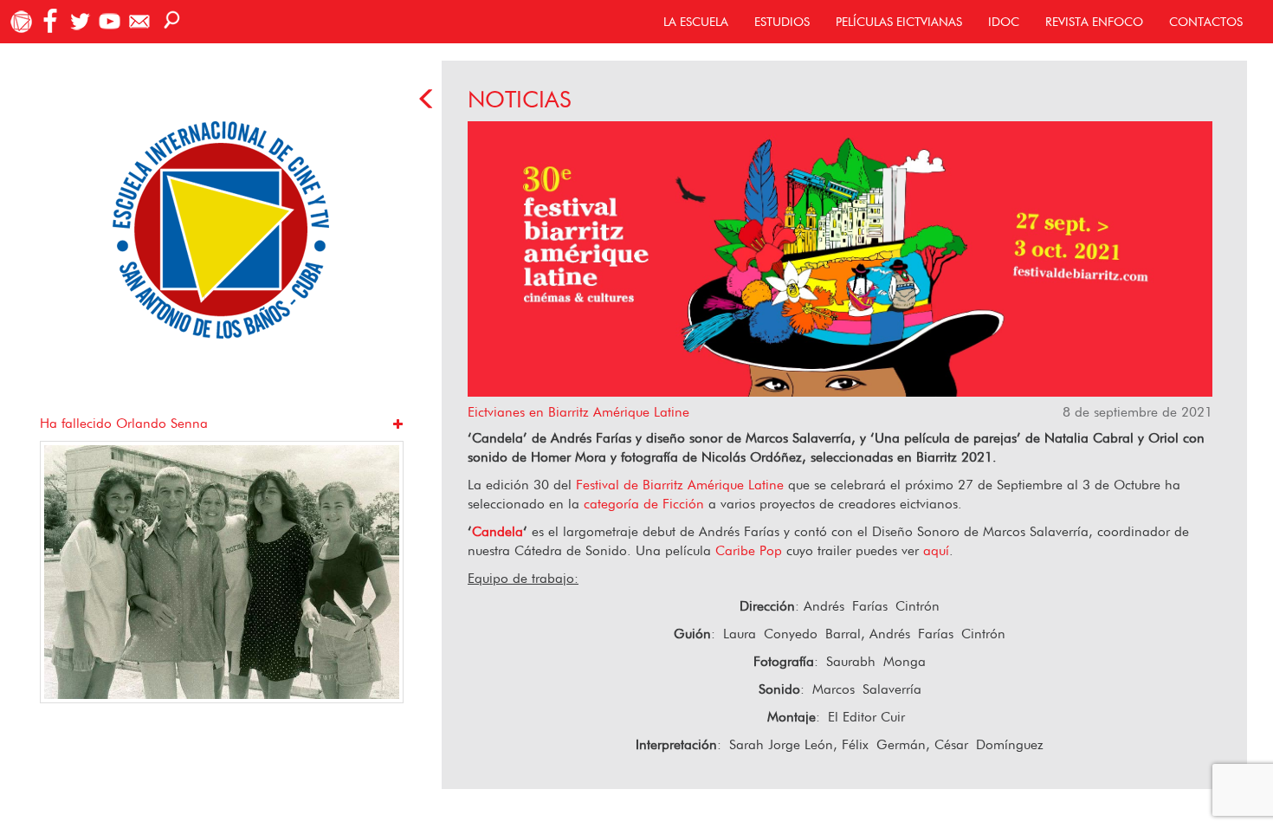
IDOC (1003, 22)
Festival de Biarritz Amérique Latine (680, 484)
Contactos (1206, 22)
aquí (936, 550)
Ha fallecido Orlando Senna (124, 423)
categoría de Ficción (644, 503)
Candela (497, 531)
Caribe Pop (748, 550)
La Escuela (695, 22)
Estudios (782, 22)
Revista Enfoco (1094, 22)
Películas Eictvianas (899, 22)
